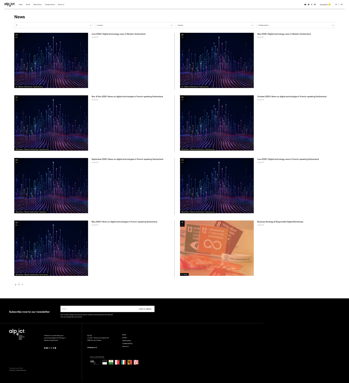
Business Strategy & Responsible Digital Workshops (280, 221)
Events (124, 338)
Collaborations (127, 343)
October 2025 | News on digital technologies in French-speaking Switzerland (291, 96)
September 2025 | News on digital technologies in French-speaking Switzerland (127, 159)
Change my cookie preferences (17, 370)
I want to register (145, 309)
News (124, 335)
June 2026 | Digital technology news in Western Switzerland (118, 34)
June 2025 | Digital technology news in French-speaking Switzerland (288, 159)
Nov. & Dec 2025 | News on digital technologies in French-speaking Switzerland (127, 96)
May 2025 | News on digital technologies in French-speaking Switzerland (124, 221)
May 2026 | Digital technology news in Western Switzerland (284, 34)
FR (336, 4)
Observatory (126, 340)
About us (125, 346)
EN (342, 4)
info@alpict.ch (92, 347)
